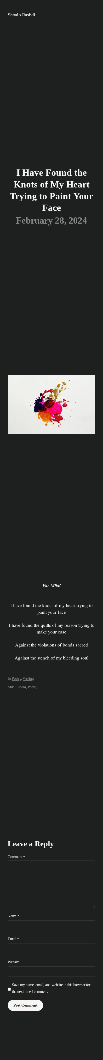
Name (13, 916)
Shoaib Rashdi (21, 14)
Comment (16, 856)
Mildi (12, 687)
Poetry (16, 678)
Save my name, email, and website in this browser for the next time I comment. (51, 988)
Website (13, 962)
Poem (21, 687)
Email (13, 939)
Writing (28, 678)
